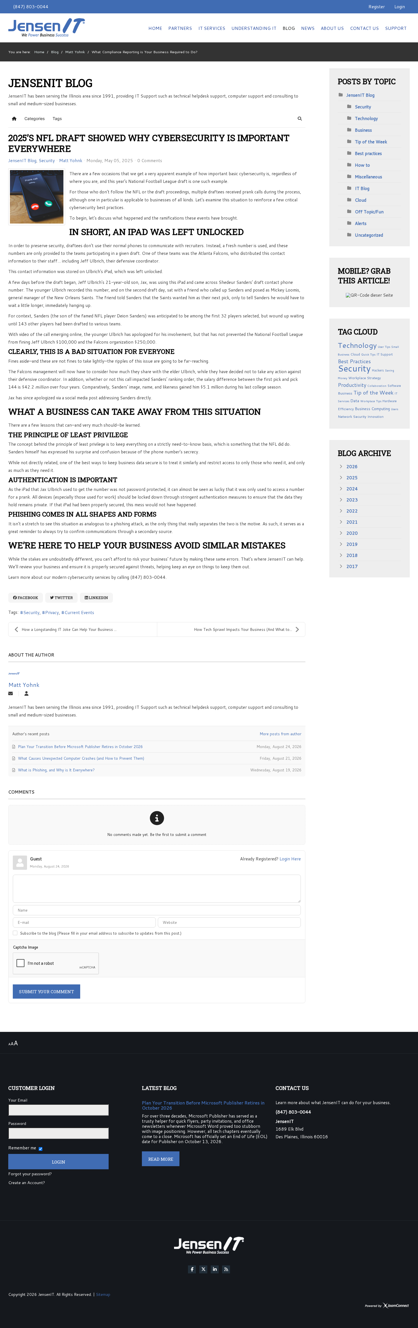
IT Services (211, 28)
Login (399, 6)
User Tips (384, 347)
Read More (160, 1159)
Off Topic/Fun (369, 211)
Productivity (352, 385)
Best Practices (354, 361)
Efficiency (346, 408)
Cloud (360, 200)
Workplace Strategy (364, 377)
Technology (366, 118)
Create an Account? (26, 1183)
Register (377, 6)
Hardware (389, 401)
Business (363, 130)
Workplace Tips (370, 401)
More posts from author (280, 733)
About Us (332, 28)
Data (354, 401)
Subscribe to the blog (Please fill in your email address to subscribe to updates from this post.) (100, 933)
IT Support (384, 354)
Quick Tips (368, 354)
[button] (299, 118)
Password (17, 1123)
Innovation (375, 416)
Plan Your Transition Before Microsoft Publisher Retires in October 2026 (203, 1105)
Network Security (352, 416)
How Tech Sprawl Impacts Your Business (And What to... (243, 629)
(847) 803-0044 (30, 6)
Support (396, 28)
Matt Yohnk (70, 160)
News (307, 28)
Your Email (17, 1100)
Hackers (378, 370)
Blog (289, 28)
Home (155, 28)
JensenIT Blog (22, 160)
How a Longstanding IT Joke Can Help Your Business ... (69, 629)
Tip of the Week (371, 142)
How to (362, 165)
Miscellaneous (368, 177)
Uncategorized (369, 235)
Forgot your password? (30, 1174)
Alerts (361, 223)
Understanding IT (253, 28)
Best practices (368, 153)
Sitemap (103, 1294)
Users (394, 409)
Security (47, 160)
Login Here (290, 859)
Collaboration (376, 386)
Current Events (79, 612)
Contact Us (364, 28)
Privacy (52, 612)
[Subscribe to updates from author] (10, 693)
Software (394, 385)
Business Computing (372, 408)
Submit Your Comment (46, 991)
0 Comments (149, 160)
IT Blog (362, 188)
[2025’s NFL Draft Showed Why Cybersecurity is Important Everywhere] (36, 196)
